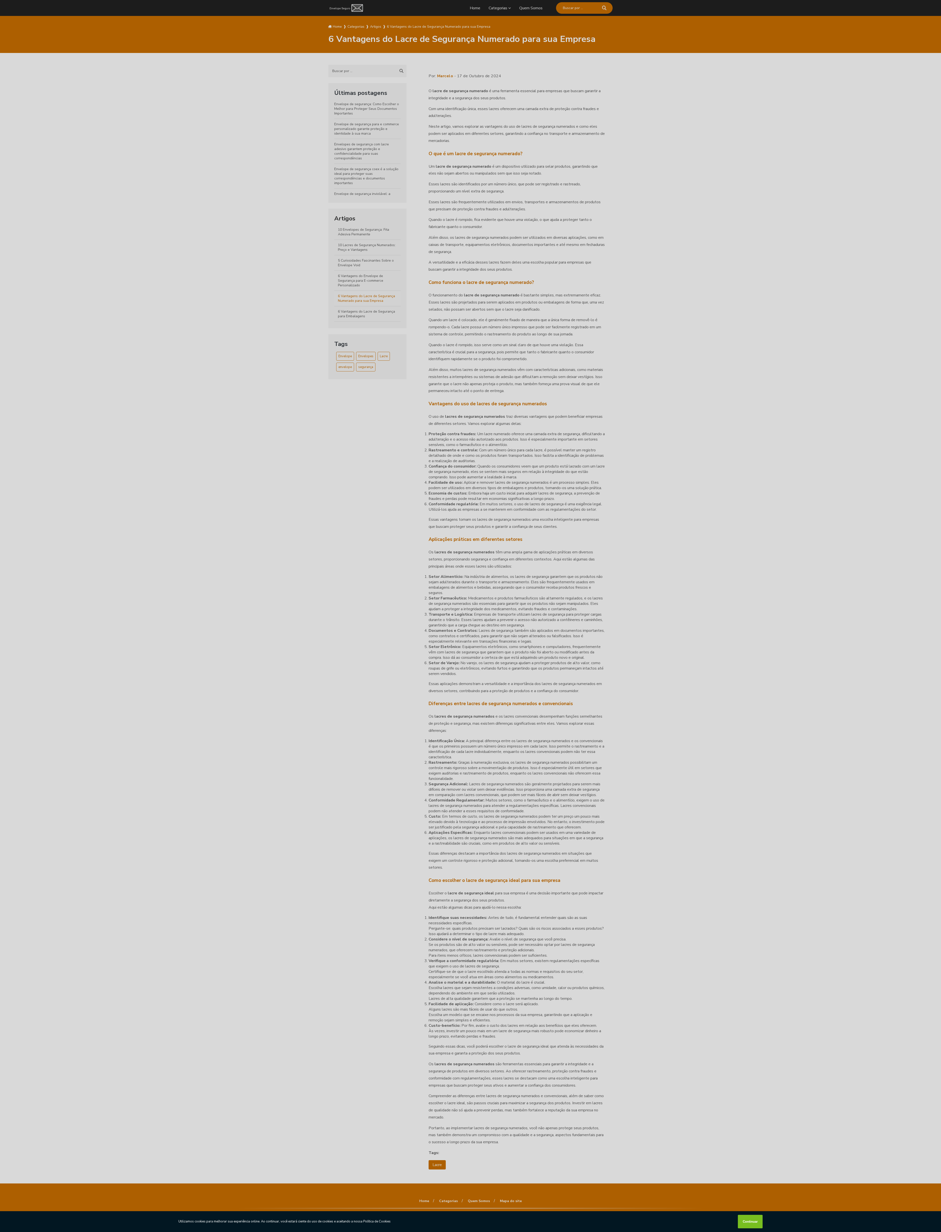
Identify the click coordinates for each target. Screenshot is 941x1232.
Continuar (750, 1221)
